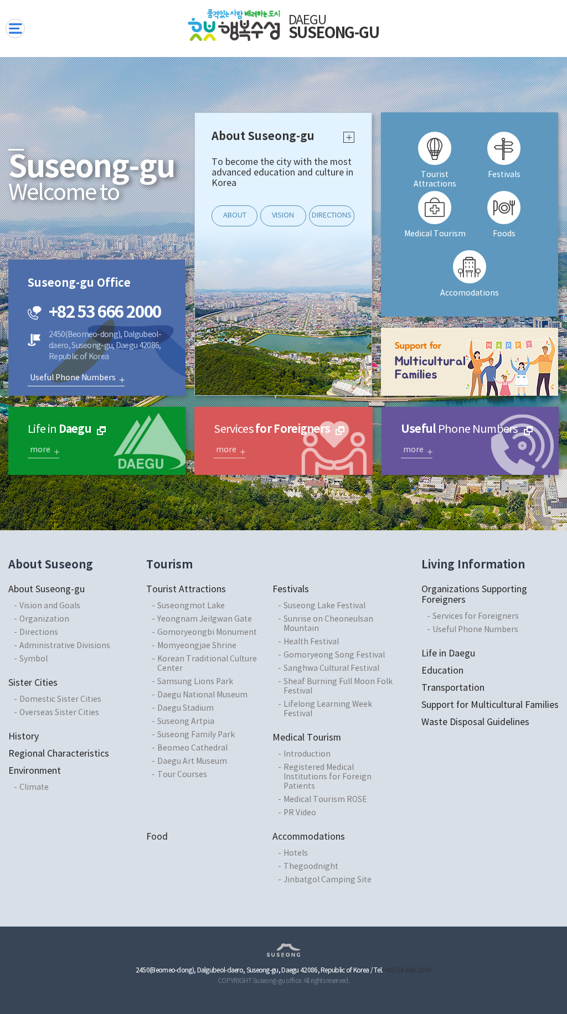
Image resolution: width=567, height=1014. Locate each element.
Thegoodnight (311, 866)
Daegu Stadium (185, 708)
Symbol (33, 659)
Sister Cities (33, 683)
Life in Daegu (448, 654)
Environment (34, 771)
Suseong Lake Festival (324, 606)
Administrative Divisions (64, 645)
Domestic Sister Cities (60, 699)
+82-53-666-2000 (408, 970)
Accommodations (308, 837)
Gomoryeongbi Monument (207, 632)
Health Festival (311, 642)
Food (157, 837)
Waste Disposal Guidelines (475, 722)
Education (442, 671)
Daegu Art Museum (192, 761)
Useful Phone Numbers (73, 378)
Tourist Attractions (435, 177)
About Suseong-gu (46, 589)
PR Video (300, 813)
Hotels (296, 853)
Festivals (504, 174)
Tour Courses (182, 774)
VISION (283, 215)
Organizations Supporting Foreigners (474, 594)
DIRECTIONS (332, 215)
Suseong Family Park (196, 735)
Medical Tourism (435, 234)
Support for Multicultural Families (490, 705)
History (23, 737)
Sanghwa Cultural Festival (331, 668)
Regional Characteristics (58, 754)
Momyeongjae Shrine (196, 645)
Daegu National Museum (202, 695)
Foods (504, 234)
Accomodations (469, 293)
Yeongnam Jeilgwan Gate (204, 619)
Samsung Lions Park (195, 681)
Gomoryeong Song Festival (334, 655)
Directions (38, 632)
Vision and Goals (49, 606)
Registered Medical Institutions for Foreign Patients (328, 777)
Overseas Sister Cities (59, 712)
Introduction (307, 754)
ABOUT (234, 215)
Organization (44, 619)
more (349, 137)
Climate (34, 787)
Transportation (452, 688)
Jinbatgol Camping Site (328, 880)
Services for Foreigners (475, 616)
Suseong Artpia (185, 721)
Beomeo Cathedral (192, 748)
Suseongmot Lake (191, 606)
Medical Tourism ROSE (325, 799)
